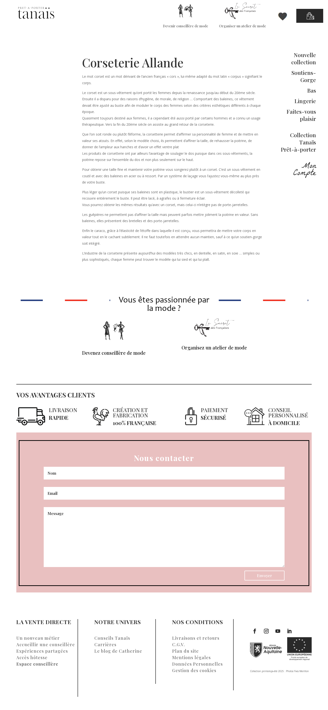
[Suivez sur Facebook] (255, 631)
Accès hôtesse (32, 657)
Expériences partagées (42, 651)
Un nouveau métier (38, 638)
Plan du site (185, 651)
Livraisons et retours (195, 638)
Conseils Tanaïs (112, 638)
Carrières (105, 644)
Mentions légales (191, 657)
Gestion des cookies (194, 670)
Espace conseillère (37, 664)
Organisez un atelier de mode (214, 347)
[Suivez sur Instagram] (266, 631)
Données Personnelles (197, 664)
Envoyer (264, 575)
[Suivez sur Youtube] (278, 631)
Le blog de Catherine (118, 651)
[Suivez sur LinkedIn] (289, 631)
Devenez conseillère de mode (114, 352)
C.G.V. (178, 644)
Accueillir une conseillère (45, 644)
